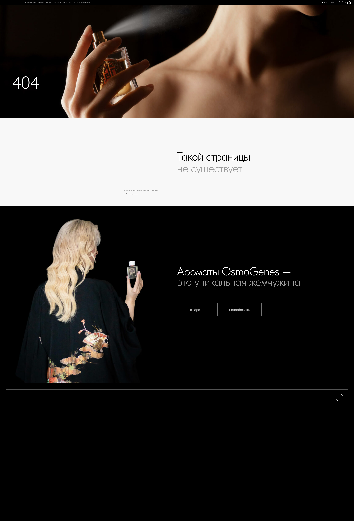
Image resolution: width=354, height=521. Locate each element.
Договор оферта (287, 412)
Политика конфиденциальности (297, 408)
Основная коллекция (243, 408)
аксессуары (55, 2)
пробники (48, 2)
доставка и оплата (84, 2)
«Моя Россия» (239, 404)
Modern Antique (242, 412)
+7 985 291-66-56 (329, 2)
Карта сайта (191, 424)
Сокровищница (240, 424)
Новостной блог (193, 408)
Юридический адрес (290, 416)
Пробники (189, 412)
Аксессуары (238, 437)
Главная (18, 21)
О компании (63, 2)
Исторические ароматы (245, 432)
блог (70, 2)
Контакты (75, 2)
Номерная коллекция (243, 416)
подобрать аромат (30, 2)
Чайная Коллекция (242, 420)
